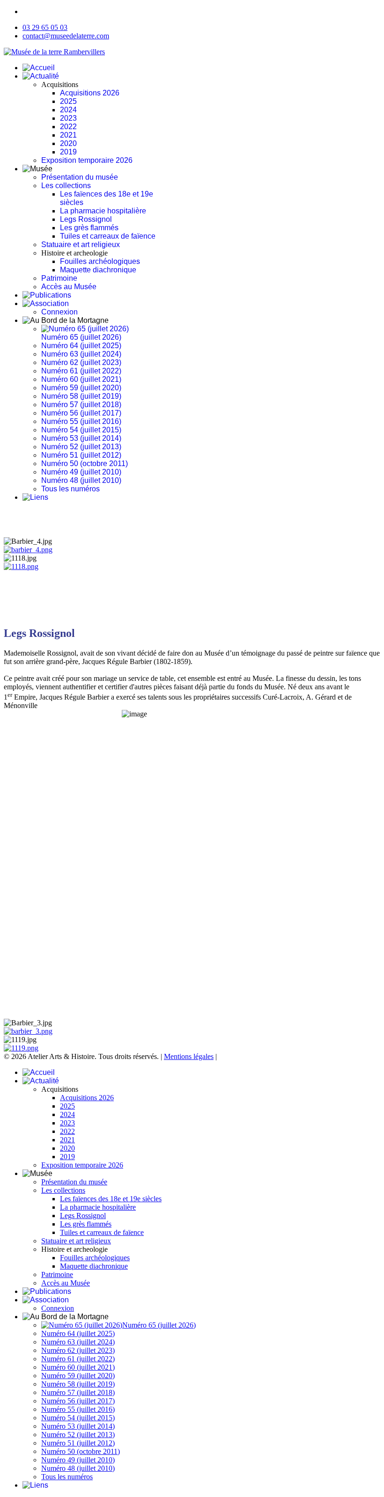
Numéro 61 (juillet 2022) (81, 371)
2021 (68, 135)
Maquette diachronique (98, 270)
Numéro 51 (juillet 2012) (81, 455)
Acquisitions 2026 (89, 93)
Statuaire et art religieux (80, 244)
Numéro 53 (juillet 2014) (81, 438)
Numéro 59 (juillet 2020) (81, 388)
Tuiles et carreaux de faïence (107, 236)
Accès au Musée (68, 287)
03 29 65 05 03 (44, 27)
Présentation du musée (79, 177)
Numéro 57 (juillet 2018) (81, 405)
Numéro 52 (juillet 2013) (81, 447)
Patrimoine (59, 278)
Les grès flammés (89, 228)
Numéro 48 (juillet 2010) (81, 480)
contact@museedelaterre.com (65, 36)
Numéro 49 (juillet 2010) (81, 472)
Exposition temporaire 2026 (87, 160)
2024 (68, 110)
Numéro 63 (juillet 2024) (81, 354)
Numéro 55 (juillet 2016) (81, 421)
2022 (68, 127)
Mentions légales (189, 1056)
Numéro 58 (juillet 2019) (81, 396)
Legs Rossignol (86, 219)
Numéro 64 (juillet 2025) (81, 346)
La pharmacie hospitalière (103, 211)
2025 (68, 101)
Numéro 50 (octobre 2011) (84, 463)
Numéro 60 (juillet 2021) (81, 379)
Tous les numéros (70, 489)
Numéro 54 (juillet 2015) (81, 430)
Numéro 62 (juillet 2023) (81, 362)
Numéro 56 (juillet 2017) (81, 413)
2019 (68, 152)
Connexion (59, 312)
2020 (68, 143)
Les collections (66, 186)
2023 (68, 118)
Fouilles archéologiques (100, 261)
